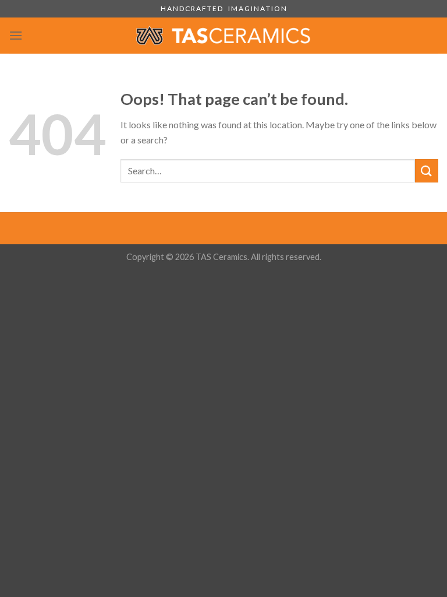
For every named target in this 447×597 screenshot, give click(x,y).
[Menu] (16, 35)
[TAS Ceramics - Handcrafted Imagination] (223, 35)
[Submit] (426, 170)
